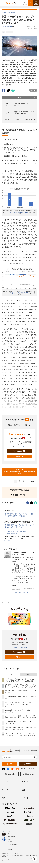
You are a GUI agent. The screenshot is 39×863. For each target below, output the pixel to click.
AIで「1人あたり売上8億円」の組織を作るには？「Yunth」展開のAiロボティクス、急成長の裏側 (19, 680)
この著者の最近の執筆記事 (20, 592)
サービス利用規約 (12, 844)
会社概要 (10, 841)
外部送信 (10, 849)
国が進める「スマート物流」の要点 (24, 119)
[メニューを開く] (3, 3)
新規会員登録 (20, 451)
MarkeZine (5, 782)
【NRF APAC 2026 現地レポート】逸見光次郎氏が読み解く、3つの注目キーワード (20, 728)
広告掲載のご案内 (10, 774)
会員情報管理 (11, 836)
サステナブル (9, 32)
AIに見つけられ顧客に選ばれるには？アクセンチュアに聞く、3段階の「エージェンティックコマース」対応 (21, 704)
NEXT (32, 481)
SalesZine (25, 782)
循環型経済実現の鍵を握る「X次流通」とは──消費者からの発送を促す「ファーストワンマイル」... (19, 527)
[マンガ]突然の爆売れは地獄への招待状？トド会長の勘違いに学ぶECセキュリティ (20, 697)
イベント (25, 798)
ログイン (20, 456)
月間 (28, 675)
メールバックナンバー (20, 447)
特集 (3, 798)
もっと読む (7, 540)
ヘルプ (9, 831)
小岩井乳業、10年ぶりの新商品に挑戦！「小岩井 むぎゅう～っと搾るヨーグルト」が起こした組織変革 (20, 686)
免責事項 (10, 839)
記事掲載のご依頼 (28, 774)
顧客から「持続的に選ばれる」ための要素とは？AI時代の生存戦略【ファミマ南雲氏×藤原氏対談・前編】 (21, 734)
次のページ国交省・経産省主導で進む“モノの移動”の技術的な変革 (19, 472)
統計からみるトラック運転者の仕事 (19, 212)
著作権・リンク (12, 834)
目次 (19, 97)
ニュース (5, 790)
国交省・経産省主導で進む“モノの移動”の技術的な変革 (24, 113)
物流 (4, 32)
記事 (23, 790)
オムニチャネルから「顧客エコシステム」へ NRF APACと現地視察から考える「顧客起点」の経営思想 (20, 717)
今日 (11, 675)
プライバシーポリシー (13, 847)
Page (6, 113)
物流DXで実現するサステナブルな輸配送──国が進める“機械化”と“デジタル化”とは (19, 515)
